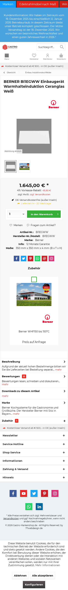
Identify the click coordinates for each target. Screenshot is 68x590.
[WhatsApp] (28, 506)
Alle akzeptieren (42, 575)
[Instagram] (51, 258)
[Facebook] (16, 258)
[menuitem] (61, 57)
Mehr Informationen (47, 565)
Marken (8, 4)
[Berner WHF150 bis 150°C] (34, 294)
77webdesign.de (34, 528)
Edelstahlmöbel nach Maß (37, 4)
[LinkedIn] (39, 506)
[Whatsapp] (37, 258)
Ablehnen (20, 575)
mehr (58, 369)
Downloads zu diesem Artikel (21, 391)
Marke (6, 402)
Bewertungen (11, 376)
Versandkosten (11, 518)
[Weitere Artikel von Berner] (53, 104)
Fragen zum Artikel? (43, 225)
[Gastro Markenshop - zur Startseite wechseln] (17, 47)
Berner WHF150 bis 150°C (34, 331)
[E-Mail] (44, 258)
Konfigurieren (34, 584)
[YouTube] (23, 493)
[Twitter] (23, 258)
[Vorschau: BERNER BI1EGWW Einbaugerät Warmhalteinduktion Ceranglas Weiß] (11, 166)
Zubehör (9, 420)
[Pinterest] (30, 258)
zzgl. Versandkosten (40, 194)
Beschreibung (11, 361)
